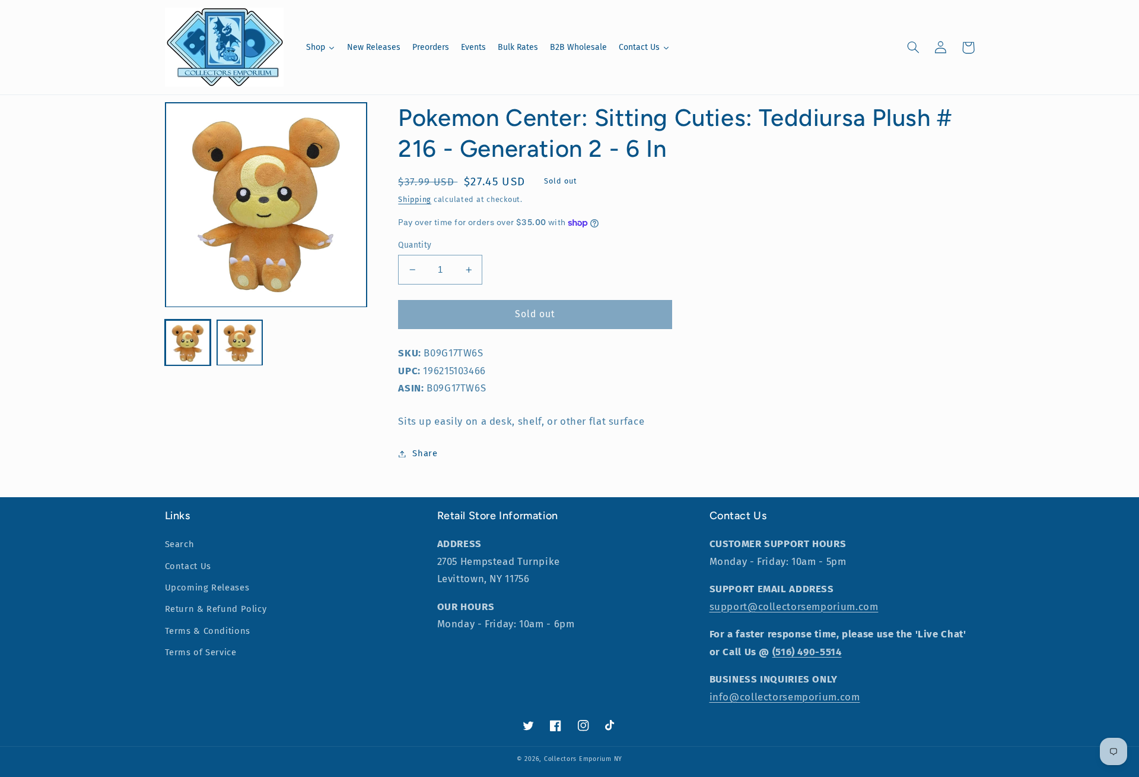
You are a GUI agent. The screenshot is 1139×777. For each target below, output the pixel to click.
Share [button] (424, 453)
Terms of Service (201, 652)
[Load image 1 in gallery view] (188, 343)
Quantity (414, 245)
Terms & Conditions (207, 631)
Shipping (414, 199)
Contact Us (188, 566)
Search (180, 544)
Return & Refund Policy (216, 609)
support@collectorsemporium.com (794, 606)
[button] (913, 47)
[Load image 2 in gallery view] (239, 343)
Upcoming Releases (207, 587)
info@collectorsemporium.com (785, 697)
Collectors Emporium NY (583, 759)
